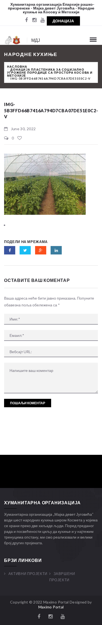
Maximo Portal (51, 607)
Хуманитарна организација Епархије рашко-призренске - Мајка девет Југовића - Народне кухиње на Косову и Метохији (51, 8)
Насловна (17, 66)
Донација (63, 20)
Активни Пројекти (27, 573)
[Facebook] (26, 20)
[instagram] (34, 20)
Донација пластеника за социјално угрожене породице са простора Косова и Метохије (50, 72)
